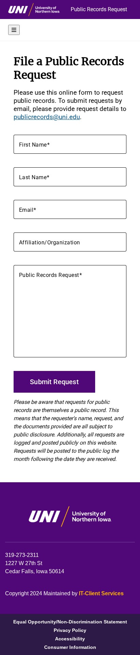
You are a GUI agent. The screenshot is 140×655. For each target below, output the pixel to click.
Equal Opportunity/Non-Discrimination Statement (70, 621)
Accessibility (70, 638)
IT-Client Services (101, 593)
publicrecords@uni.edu (47, 117)
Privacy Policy (70, 630)
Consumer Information (70, 647)
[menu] (14, 30)
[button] (70, 30)
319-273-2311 (22, 555)
